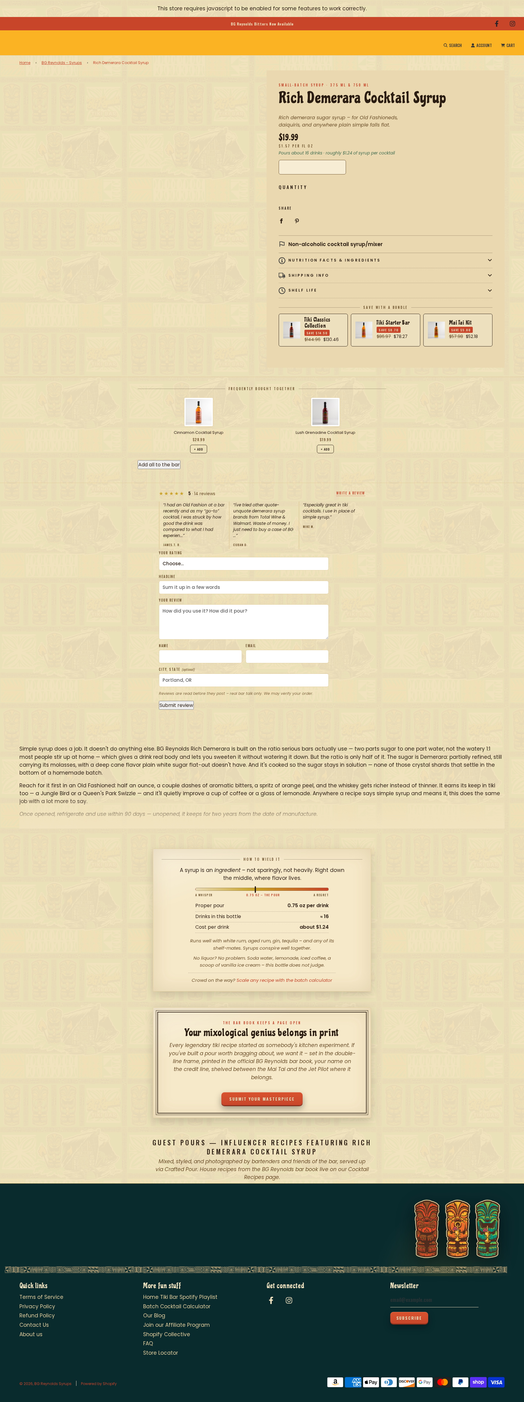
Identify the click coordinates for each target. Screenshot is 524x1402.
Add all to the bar (159, 464)
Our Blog (154, 1315)
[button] (385, 260)
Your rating (170, 552)
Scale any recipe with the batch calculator (284, 980)
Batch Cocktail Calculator (176, 1306)
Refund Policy (37, 1315)
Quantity (293, 187)
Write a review (350, 493)
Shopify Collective (166, 1334)
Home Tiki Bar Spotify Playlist (180, 1297)
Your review (170, 600)
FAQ (148, 1343)
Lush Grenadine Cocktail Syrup (325, 432)
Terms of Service (41, 1297)
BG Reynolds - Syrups (62, 62)
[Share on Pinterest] (297, 220)
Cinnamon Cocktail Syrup (198, 432)
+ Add (198, 449)
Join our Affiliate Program (176, 1325)
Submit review (176, 705)
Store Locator (160, 1352)
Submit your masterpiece (261, 1099)
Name (163, 645)
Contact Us (34, 1325)
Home (24, 62)
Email (251, 645)
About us (30, 1334)
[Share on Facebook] (281, 220)
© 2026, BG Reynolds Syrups (45, 1383)
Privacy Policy (37, 1306)
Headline (167, 576)
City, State (176, 669)
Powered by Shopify (99, 1383)
